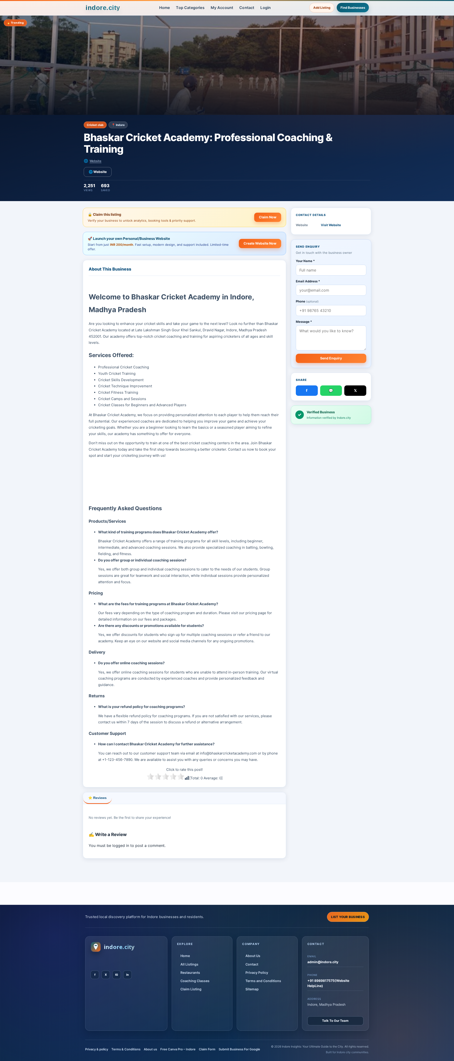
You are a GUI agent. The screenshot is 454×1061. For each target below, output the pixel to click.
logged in (120, 845)
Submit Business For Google (239, 1049)
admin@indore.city (322, 962)
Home (164, 7)
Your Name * (305, 261)
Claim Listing (190, 989)
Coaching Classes (195, 981)
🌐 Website (98, 172)
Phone (307, 301)
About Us (252, 956)
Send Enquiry (331, 358)
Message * (304, 321)
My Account (222, 7)
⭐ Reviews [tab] (97, 798)
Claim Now (267, 217)
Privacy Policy (256, 972)
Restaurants (190, 972)
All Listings (189, 964)
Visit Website (331, 225)
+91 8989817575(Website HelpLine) (328, 983)
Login (265, 7)
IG (116, 974)
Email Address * (308, 281)
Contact (246, 7)
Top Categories (190, 7)
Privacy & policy (96, 1049)
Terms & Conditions (125, 1049)
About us (150, 1049)
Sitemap (252, 989)
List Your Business (348, 917)
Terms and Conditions (263, 981)
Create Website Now (260, 243)
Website (95, 161)
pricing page (255, 613)
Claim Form (207, 1049)
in (127, 974)
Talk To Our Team (335, 1020)
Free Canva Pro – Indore (178, 1049)
